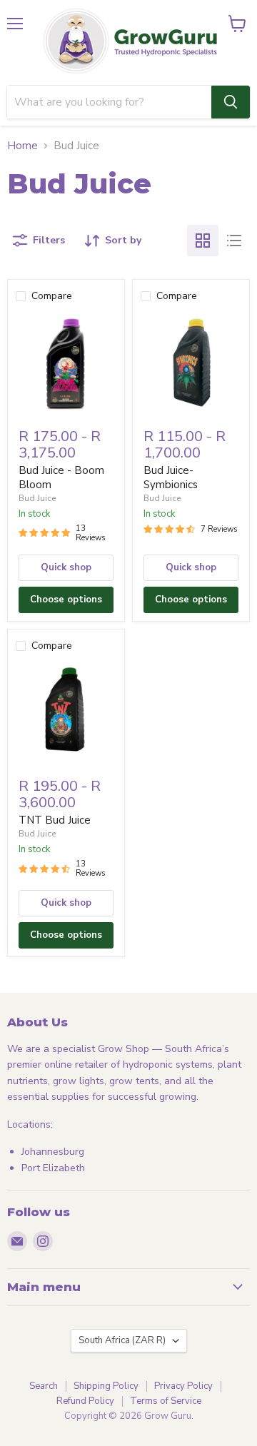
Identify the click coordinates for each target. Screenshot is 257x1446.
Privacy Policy (183, 1386)
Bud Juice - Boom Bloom (61, 477)
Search (43, 1386)
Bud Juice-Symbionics (170, 477)
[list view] (234, 240)
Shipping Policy (106, 1386)
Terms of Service (165, 1401)
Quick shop (66, 567)
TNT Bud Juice (55, 820)
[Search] (230, 102)
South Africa (122, 1340)
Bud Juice (37, 498)
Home (22, 146)
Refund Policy (85, 1401)
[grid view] (202, 240)
